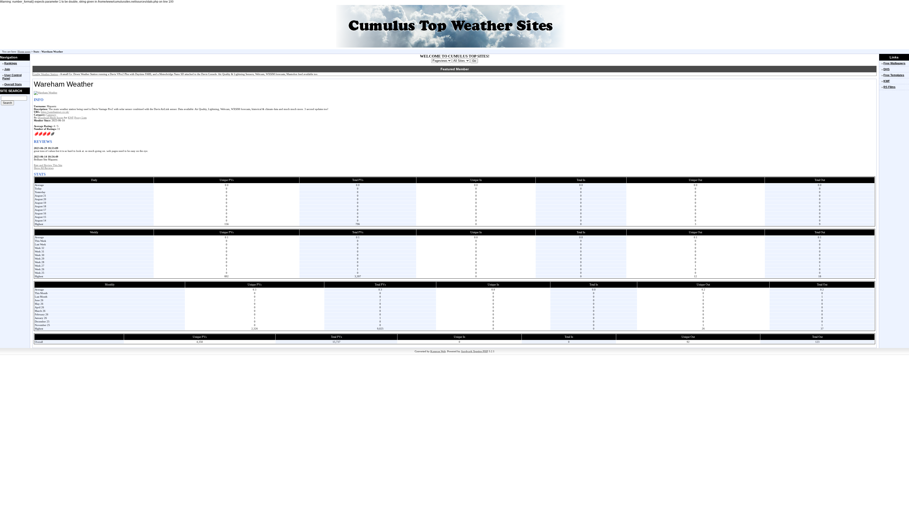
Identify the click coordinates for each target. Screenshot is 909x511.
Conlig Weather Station (45, 74)
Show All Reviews (43, 168)
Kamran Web (438, 351)
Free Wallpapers (894, 63)
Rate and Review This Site (48, 165)
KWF (71, 117)
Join (7, 69)
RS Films (889, 87)
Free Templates (893, 75)
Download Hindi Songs (50, 117)
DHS (886, 69)
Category (51, 114)
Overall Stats (13, 84)
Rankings (10, 63)
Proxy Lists (80, 117)
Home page (24, 51)
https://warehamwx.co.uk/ (55, 111)
